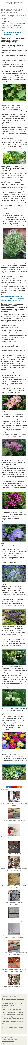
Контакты (4, 1039)
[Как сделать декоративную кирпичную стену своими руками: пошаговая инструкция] (14, 835)
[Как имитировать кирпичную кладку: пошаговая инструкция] (14, 984)
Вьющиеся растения (9, 782)
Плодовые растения (18, 782)
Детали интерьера (14, 3)
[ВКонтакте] (8, 787)
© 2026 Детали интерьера (7, 1037)
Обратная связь (5, 1043)
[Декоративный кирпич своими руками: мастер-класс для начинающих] (14, 917)
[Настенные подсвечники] (14, 852)
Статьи (20, 6)
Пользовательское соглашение (12, 1039)
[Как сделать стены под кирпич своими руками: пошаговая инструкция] (14, 934)
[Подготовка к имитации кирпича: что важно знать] (14, 818)
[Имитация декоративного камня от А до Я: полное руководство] (14, 883)
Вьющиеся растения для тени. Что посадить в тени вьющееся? (13, 28)
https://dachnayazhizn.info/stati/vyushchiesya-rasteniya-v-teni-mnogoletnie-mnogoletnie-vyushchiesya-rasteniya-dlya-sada (13, 298)
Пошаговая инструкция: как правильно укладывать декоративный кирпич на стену (13, 1027)
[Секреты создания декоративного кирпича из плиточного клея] (14, 900)
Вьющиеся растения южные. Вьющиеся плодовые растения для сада (14, 24)
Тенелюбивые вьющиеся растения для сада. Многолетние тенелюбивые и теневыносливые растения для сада (14, 32)
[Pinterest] (14, 787)
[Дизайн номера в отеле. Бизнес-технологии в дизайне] (14, 801)
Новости (14, 6)
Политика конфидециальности (8, 1041)
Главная (7, 6)
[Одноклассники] (19, 787)
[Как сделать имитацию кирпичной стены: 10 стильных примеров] (14, 951)
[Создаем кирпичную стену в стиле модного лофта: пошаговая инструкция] (14, 967)
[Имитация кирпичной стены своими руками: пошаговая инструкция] (14, 867)
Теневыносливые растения (10, 784)
